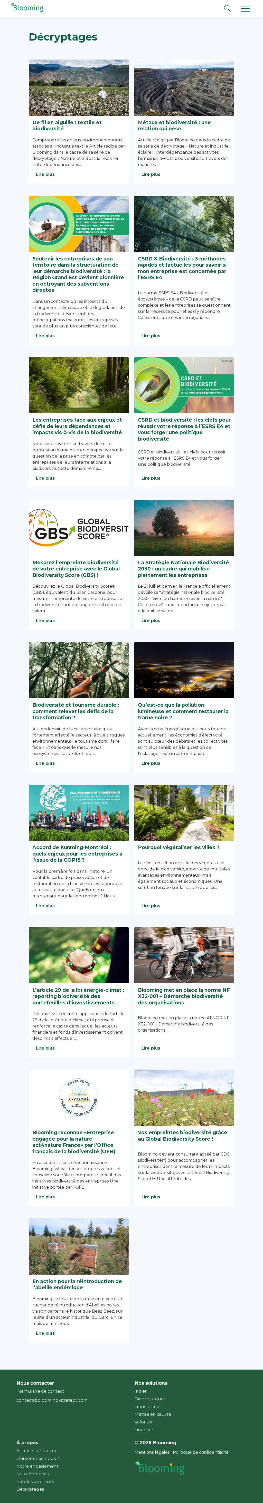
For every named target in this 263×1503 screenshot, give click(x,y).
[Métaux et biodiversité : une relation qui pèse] (184, 88)
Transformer (148, 1406)
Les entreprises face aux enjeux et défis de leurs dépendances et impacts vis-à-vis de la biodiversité (77, 426)
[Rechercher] (227, 9)
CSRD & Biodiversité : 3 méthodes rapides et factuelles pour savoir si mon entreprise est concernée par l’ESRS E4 (182, 268)
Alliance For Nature (37, 1450)
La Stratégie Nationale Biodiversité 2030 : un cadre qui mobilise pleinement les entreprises (183, 568)
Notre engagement (37, 1466)
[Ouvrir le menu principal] (245, 8)
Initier (141, 1391)
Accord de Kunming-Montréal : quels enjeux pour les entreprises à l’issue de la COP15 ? (77, 853)
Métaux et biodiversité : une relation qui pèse (174, 125)
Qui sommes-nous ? (37, 1458)
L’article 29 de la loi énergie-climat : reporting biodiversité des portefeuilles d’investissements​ (78, 996)
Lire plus (45, 174)
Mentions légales (152, 1452)
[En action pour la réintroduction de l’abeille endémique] (79, 1246)
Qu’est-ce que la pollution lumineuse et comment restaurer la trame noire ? (183, 711)
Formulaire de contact (40, 1391)
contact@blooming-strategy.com (52, 1400)
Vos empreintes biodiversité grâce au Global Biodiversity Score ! (182, 1135)
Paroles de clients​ (35, 1481)
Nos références (32, 1473)
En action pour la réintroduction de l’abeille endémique (77, 1284)
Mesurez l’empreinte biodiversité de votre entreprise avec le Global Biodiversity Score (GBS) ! (76, 568)
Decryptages (30, 1489)
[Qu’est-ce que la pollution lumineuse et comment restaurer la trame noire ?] (184, 670)
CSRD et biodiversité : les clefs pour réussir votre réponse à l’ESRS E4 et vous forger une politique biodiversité (184, 429)
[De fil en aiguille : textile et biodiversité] (79, 88)
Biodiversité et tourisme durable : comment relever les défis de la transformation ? (75, 711)
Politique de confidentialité (201, 1452)
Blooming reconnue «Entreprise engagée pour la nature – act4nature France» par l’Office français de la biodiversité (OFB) (73, 1142)
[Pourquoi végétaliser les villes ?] (184, 813)
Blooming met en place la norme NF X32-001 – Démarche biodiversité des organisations (184, 996)
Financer (144, 1429)
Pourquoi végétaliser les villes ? (178, 847)
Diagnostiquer (150, 1399)
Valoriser (144, 1422)
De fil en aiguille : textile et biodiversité (67, 125)
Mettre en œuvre (153, 1414)
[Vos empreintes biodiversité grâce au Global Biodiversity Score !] (184, 1098)
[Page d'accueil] (26, 11)
